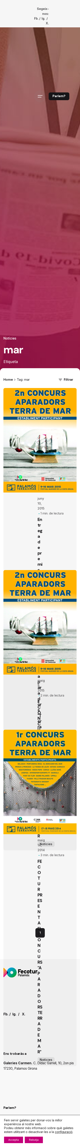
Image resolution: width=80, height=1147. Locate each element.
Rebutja (34, 1139)
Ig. (43, 18)
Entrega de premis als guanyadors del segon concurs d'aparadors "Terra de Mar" (40, 637)
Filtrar (68, 379)
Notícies (9, 338)
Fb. (36, 18)
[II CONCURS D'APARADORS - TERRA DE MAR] (40, 828)
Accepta (13, 1139)
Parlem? (58, 96)
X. (47, 23)
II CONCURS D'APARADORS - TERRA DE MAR (40, 975)
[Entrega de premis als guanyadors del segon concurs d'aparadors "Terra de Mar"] (40, 440)
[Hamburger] (40, 96)
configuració (64, 1132)
